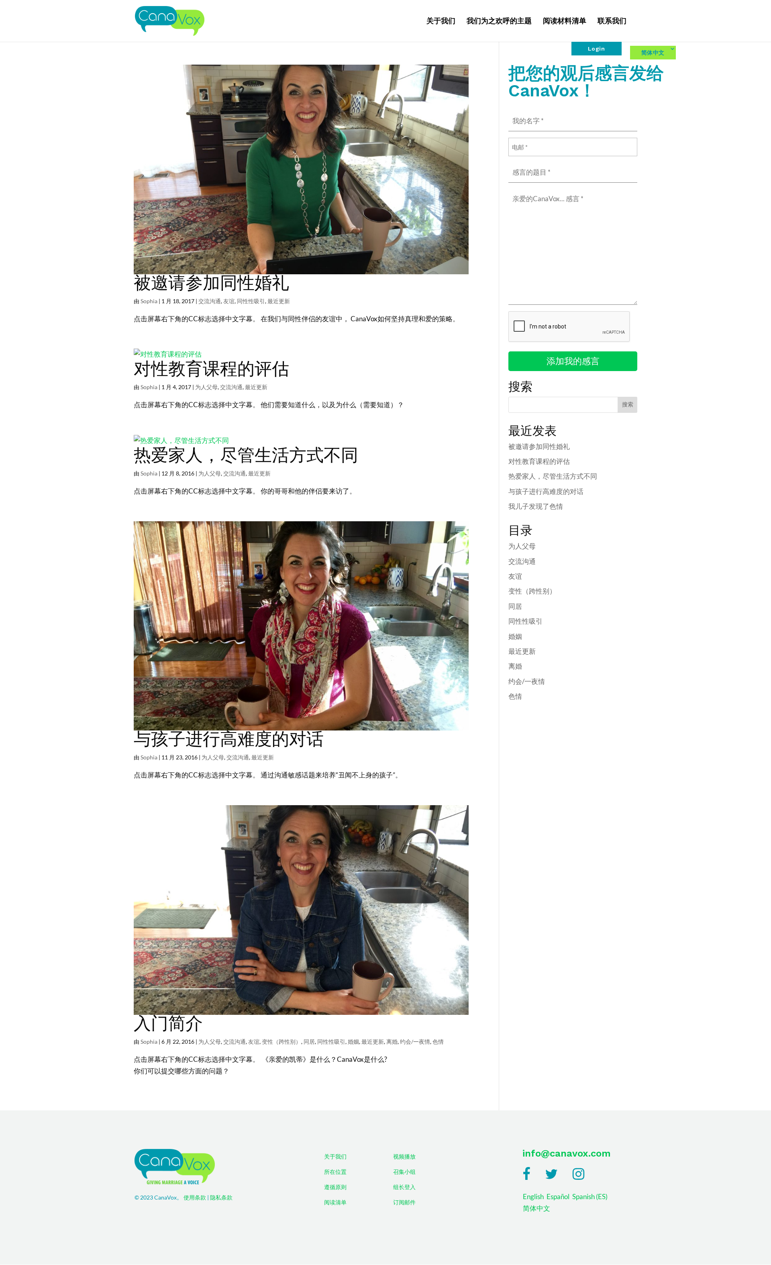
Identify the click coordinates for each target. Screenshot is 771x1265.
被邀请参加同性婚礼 (211, 283)
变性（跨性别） (281, 1041)
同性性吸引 (251, 301)
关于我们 (440, 21)
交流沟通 (209, 301)
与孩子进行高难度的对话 (229, 739)
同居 (309, 1041)
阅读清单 (335, 1202)
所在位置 (335, 1172)
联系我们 (612, 21)
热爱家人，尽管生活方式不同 (246, 455)
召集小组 (404, 1172)
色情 (438, 1041)
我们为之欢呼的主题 (499, 21)
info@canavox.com (566, 1153)
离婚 (392, 1041)
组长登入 (404, 1187)
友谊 (229, 301)
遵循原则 (335, 1187)
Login (596, 48)
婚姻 (353, 1041)
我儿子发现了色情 (535, 506)
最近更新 (278, 301)
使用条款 (195, 1197)
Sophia (149, 301)
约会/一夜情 (415, 1041)
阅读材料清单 (564, 21)
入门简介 (168, 1023)
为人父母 (206, 387)
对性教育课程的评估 (211, 369)
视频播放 (404, 1156)
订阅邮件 (404, 1202)
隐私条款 (221, 1197)
